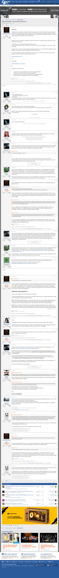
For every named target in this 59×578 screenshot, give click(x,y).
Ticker (13, 1)
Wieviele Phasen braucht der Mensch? (14, 503)
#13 (56, 317)
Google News (28, 561)
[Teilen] (54, 27)
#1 (56, 27)
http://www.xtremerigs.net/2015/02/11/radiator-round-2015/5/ (24, 263)
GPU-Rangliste (48, 3)
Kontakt (7, 565)
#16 (56, 370)
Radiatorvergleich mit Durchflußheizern (22, 409)
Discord (9, 561)
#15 (56, 345)
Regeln (13, 5)
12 (42, 549)
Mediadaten (12, 565)
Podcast (13, 3)
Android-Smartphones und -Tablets (18, 488)
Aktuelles (3, 5)
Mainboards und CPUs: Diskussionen (20, 501)
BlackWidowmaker (6, 23)
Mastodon (42, 561)
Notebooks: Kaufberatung (17, 497)
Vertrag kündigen (24, 565)
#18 (56, 412)
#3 (56, 104)
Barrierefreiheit (30, 565)
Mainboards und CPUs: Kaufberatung (22, 504)
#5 (56, 131)
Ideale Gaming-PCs (41, 3)
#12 (56, 276)
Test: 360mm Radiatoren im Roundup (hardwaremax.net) (27, 348)
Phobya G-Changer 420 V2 (17, 56)
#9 (56, 231)
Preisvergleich (32, 1)
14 (4, 549)
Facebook (21, 561)
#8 (56, 180)
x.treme (6, 497)
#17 (56, 397)
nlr (5, 488)
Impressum (4, 565)
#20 (56, 465)
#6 (56, 143)
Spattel (53, 492)
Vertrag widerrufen (18, 565)
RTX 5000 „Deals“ (26, 3)
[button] (5, 5)
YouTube (51, 561)
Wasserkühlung (18, 492)
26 (23, 548)
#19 (56, 433)
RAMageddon (19, 3)
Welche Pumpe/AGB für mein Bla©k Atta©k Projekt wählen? (19, 491)
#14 (56, 329)
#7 (56, 167)
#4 (56, 119)
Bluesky (15, 561)
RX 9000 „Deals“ (33, 3)
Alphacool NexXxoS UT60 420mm (18, 63)
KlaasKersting (52, 487)
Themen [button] (20, 1)
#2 (56, 92)
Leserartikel (9, 5)
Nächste (6, 25)
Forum (37, 1)
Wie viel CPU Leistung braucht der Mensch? (15, 500)
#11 (56, 257)
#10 (56, 245)
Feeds (4, 561)
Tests (16, 1)
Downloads (25, 1)
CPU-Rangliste (54, 3)
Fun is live (6, 501)
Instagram (36, 561)
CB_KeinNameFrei (8, 504)
